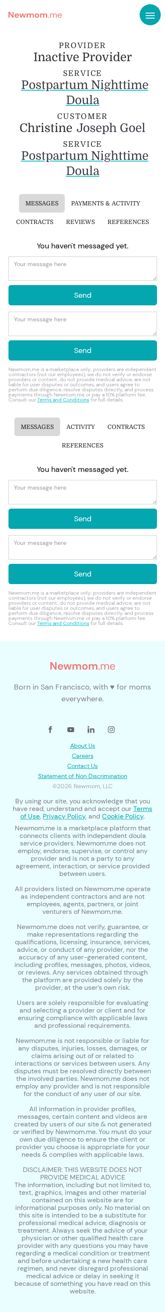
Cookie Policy (122, 816)
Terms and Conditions (63, 399)
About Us (82, 745)
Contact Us (82, 766)
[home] (33, 14)
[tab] (42, 203)
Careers (83, 756)
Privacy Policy (64, 816)
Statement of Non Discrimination (82, 776)
